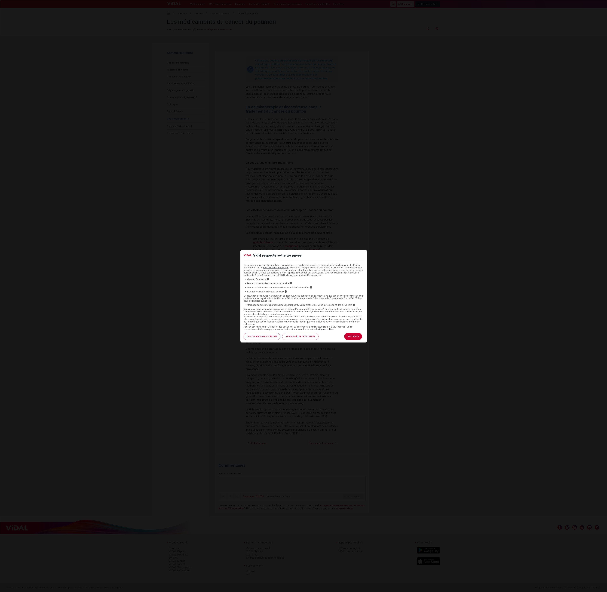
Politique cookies (324, 329)
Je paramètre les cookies (300, 336)
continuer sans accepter (262, 336)
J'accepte (353, 336)
